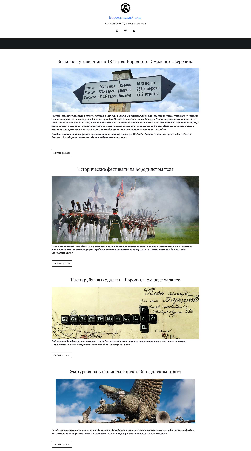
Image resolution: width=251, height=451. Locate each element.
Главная (65, 43)
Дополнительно (98, 43)
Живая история (138, 43)
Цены (154, 43)
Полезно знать (170, 43)
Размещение (118, 43)
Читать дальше (62, 152)
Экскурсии (80, 43)
